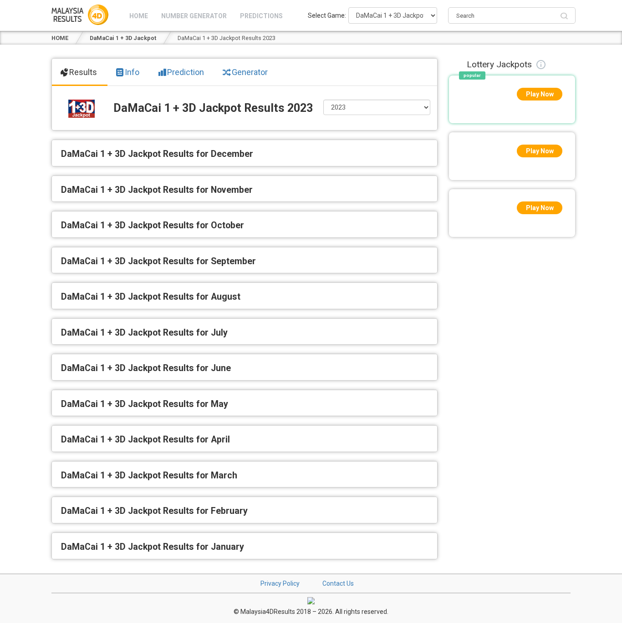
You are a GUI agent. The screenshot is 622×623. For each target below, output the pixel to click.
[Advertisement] (512, 377)
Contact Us (338, 583)
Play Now (540, 94)
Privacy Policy (280, 583)
